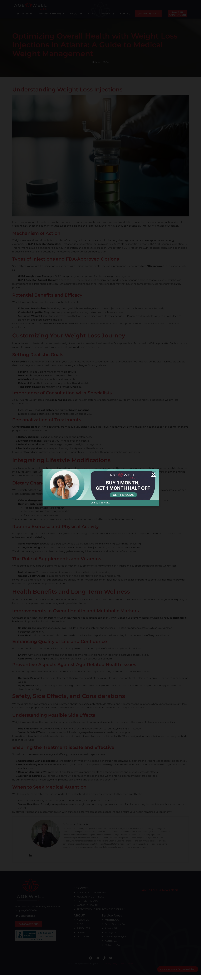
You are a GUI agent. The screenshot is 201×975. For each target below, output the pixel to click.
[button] (153, 474)
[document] (100, 487)
